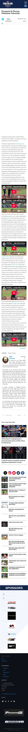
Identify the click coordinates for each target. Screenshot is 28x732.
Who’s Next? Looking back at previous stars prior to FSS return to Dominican (14, 435)
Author (4, 353)
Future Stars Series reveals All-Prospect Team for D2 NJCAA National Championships (17, 479)
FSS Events (6, 676)
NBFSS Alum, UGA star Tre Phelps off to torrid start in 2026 (17, 490)
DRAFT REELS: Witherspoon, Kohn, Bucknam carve (16, 529)
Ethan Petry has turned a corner (16, 522)
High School (6, 672)
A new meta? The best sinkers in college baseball (17, 555)
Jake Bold (9, 218)
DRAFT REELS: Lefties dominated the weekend (16, 510)
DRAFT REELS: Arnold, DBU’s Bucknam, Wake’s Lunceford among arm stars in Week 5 (17, 543)
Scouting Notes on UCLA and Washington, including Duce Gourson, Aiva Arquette (17, 574)
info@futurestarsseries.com (10, 693)
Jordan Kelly (5, 257)
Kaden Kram (16, 303)
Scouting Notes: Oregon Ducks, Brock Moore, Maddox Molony (17, 568)
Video (4, 674)
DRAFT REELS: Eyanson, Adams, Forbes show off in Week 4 (16, 548)
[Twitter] (25, 358)
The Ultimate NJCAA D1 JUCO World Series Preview (16, 503)
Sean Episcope (19, 143)
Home (3, 659)
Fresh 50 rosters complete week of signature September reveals (14, 456)
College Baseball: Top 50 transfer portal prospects (17, 561)
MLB (4, 670)
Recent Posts (12, 353)
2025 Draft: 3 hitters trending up (16, 535)
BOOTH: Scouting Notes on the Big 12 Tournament (16, 497)
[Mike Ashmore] (5, 359)
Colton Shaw (15, 264)
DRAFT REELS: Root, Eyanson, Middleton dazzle (17, 516)
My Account (4, 661)
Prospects (5, 668)
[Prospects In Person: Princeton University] (14, 79)
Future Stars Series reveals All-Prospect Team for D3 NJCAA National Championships (17, 485)
